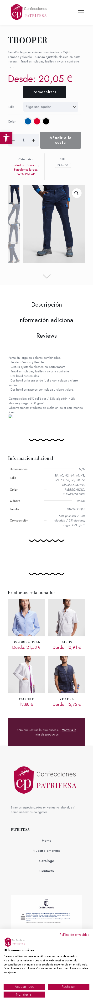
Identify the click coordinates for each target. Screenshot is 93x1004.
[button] (6, 138)
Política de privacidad (74, 934)
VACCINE (26, 699)
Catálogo (46, 861)
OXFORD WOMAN (26, 642)
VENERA (66, 699)
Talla (11, 107)
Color (12, 121)
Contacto (46, 871)
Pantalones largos (25, 169)
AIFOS (67, 642)
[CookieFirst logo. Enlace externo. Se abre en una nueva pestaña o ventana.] (15, 942)
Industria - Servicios (25, 165)
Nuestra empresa (47, 850)
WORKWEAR (26, 174)
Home (47, 840)
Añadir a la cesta (61, 140)
